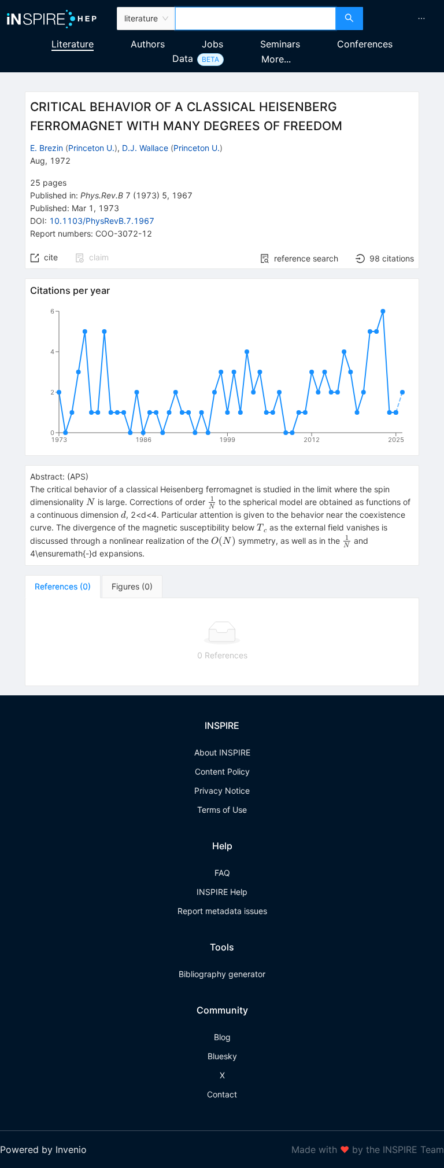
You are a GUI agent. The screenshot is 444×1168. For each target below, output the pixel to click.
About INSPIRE (222, 752)
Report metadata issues (222, 911)
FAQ (222, 873)
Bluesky (222, 1056)
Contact (222, 1094)
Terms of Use (222, 810)
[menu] (405, 18)
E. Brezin (46, 148)
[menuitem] (421, 18)
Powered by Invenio (43, 1149)
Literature (72, 44)
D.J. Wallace (145, 148)
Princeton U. (91, 148)
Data (182, 58)
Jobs (212, 44)
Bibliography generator (222, 974)
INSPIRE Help (222, 892)
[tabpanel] (222, 642)
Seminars (280, 44)
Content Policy (222, 771)
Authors (148, 44)
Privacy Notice (222, 790)
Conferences (365, 44)
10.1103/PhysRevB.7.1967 (101, 221)
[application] (222, 377)
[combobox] (255, 18)
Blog (222, 1037)
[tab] (63, 586)
